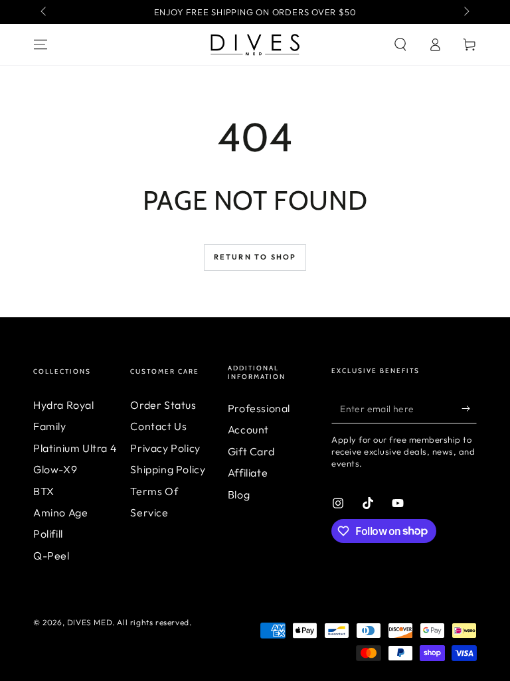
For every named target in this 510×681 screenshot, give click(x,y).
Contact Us (158, 426)
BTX (43, 491)
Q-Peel (51, 555)
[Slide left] (44, 12)
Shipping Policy (167, 469)
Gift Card (251, 451)
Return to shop (255, 257)
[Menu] (40, 44)
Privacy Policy (165, 448)
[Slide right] (465, 12)
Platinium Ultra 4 (75, 448)
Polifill (48, 533)
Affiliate (248, 472)
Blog (239, 494)
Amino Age (60, 512)
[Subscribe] (469, 408)
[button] (400, 44)
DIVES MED (89, 622)
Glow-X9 (55, 469)
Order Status (163, 405)
